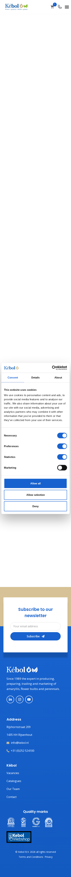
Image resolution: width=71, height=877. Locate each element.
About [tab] (58, 377)
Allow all (35, 483)
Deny (35, 506)
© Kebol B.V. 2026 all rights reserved (35, 851)
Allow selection (35, 494)
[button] (67, 6)
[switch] (62, 446)
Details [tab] (35, 377)
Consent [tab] (13, 377)
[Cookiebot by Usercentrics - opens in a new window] (52, 368)
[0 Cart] (52, 6)
